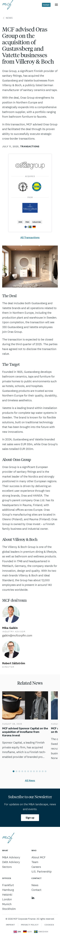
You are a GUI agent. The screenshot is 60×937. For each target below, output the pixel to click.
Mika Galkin (10, 628)
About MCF (38, 857)
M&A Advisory (11, 857)
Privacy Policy (30, 924)
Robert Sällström (13, 663)
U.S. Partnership (41, 871)
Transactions (29, 146)
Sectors (7, 867)
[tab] (13, 771)
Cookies (49, 924)
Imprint (10, 924)
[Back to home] (7, 5)
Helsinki (7, 894)
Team (34, 862)
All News (30, 780)
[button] (56, 5)
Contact (46, 5)
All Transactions (30, 237)
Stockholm (9, 909)
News (9, 17)
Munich (7, 904)
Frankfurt (8, 885)
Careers (36, 867)
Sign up (30, 817)
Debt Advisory (11, 862)
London (7, 899)
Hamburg (8, 890)
